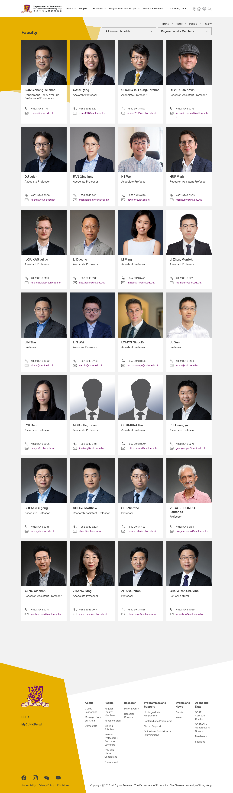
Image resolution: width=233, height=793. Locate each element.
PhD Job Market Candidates (110, 753)
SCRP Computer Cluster (200, 715)
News (178, 717)
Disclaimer (63, 785)
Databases (201, 736)
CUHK (25, 717)
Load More (113, 640)
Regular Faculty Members (109, 712)
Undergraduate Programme (152, 714)
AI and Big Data (202, 705)
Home (165, 24)
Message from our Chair (93, 719)
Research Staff (112, 720)
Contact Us (91, 726)
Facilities (200, 741)
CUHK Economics (91, 710)
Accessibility (28, 785)
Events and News (182, 705)
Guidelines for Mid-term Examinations (157, 733)
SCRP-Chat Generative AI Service (202, 727)
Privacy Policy (46, 785)
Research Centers (129, 715)
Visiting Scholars (109, 728)
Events (179, 712)
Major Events (131, 708)
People (193, 24)
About (179, 24)
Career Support (152, 726)
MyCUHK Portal (31, 724)
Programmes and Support (155, 705)
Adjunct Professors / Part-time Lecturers (111, 739)
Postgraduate (111, 762)
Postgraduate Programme (158, 721)
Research (130, 703)
